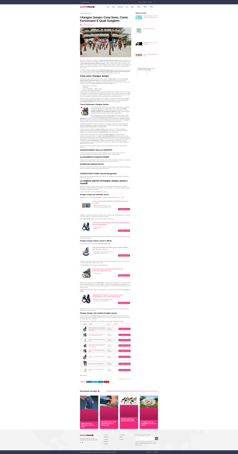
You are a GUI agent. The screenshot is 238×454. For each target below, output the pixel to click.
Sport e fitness (88, 13)
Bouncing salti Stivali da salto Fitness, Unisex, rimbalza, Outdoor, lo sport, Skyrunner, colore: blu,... (110, 248)
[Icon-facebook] (80, 442)
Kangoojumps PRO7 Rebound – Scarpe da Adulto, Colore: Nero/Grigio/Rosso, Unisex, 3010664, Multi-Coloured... (107, 295)
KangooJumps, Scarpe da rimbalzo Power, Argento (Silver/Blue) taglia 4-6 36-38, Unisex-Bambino (110, 223)
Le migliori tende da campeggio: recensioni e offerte (148, 423)
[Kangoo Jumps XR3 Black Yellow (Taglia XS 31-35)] (85, 357)
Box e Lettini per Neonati (148, 28)
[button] (89, 382)
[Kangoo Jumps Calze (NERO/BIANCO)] (85, 364)
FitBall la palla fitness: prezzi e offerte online (128, 420)
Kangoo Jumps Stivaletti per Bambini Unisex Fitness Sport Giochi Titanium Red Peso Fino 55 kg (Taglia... (97, 345)
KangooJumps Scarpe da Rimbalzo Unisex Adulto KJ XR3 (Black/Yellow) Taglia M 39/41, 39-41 (107, 269)
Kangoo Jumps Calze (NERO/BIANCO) (96, 363)
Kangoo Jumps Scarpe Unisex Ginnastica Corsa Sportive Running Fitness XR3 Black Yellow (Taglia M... (97, 329)
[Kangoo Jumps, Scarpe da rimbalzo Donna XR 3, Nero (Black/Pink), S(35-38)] (85, 335)
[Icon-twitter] (82, 442)
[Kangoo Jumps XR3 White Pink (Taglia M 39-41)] (85, 340)
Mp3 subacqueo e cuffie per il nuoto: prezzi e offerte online (108, 423)
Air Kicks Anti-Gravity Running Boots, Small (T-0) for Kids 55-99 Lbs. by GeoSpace (110, 202)
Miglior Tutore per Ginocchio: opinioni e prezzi (87, 425)
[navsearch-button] (155, 2)
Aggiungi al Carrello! (124, 209)
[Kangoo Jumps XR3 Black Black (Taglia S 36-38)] (85, 351)
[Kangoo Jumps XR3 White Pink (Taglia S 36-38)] (85, 370)
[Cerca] (156, 438)
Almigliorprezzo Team (87, 24)
